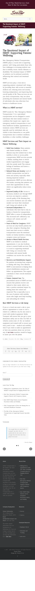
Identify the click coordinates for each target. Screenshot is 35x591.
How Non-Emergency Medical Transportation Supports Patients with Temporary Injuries (25, 483)
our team (11, 332)
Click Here (8, 536)
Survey (22, 511)
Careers (22, 515)
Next (30, 448)
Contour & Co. (20, 553)
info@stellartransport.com (10, 518)
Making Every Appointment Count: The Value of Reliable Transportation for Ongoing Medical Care (25, 470)
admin (6, 339)
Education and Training (24, 531)
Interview (22, 536)
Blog (22, 339)
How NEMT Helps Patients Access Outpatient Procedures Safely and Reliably (25, 495)
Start (16, 445)
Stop (18, 445)
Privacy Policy (17, 551)
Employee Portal (24, 527)
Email (5, 372)
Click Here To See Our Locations (18, 4)
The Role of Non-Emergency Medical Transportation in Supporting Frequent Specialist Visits (17, 413)
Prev (4, 448)
